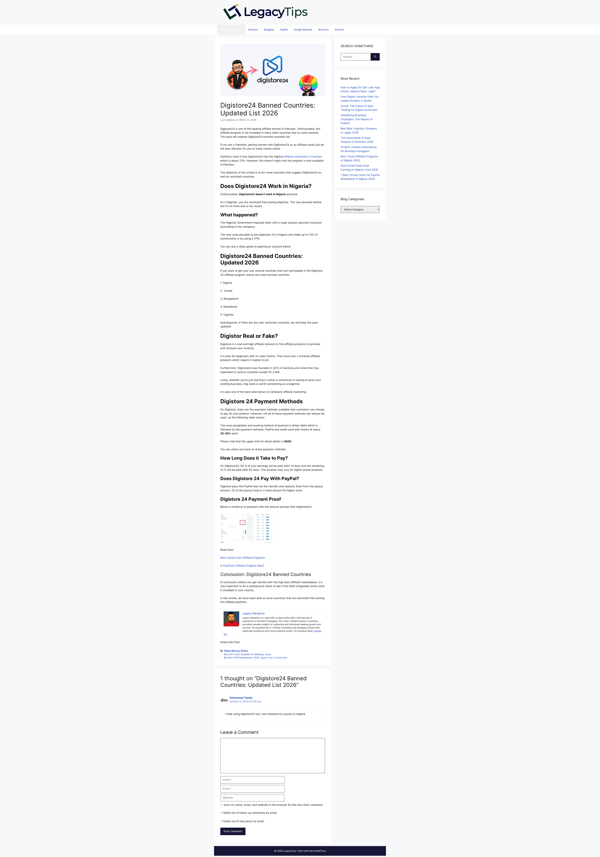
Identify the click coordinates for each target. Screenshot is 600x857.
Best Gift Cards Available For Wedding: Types (247, 654)
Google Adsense (303, 29)
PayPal (284, 29)
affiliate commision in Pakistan (303, 156)
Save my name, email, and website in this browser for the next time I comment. (273, 804)
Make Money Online (231, 29)
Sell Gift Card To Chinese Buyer (289, 5)
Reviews (253, 29)
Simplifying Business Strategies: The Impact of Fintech (356, 119)
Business (323, 29)
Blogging (269, 29)
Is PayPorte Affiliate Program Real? (242, 565)
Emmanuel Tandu (241, 697)
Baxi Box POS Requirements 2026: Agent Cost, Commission (255, 657)
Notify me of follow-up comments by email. (250, 812)
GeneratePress (317, 850)
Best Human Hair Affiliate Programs (242, 557)
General (339, 29)
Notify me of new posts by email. (244, 821)
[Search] (375, 57)
